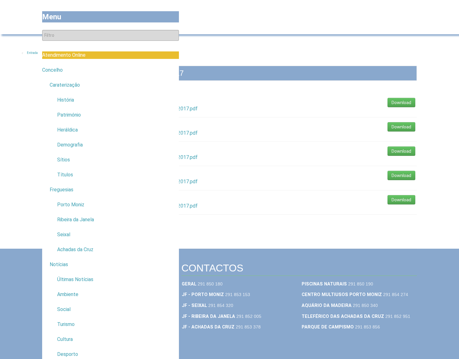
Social (64, 309)
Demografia (70, 145)
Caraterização (65, 85)
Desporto (67, 354)
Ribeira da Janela (75, 220)
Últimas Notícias (75, 279)
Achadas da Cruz (75, 249)
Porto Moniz (70, 205)
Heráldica (67, 130)
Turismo (66, 324)
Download (401, 102)
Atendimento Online (64, 55)
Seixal (63, 234)
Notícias (59, 264)
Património (69, 115)
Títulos (65, 175)
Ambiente (67, 294)
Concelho (52, 70)
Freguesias (61, 190)
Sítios (63, 160)
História (65, 100)
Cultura (65, 339)
